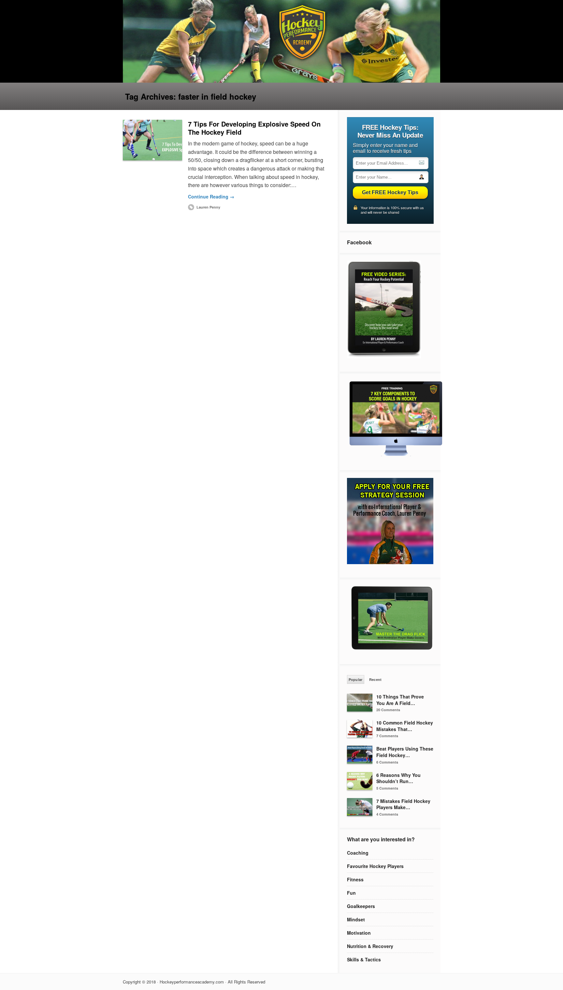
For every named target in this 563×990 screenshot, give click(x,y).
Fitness (355, 879)
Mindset (356, 919)
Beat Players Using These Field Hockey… (404, 751)
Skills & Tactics (364, 959)
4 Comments (387, 814)
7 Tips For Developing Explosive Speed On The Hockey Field (254, 128)
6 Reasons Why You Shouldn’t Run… (398, 778)
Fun (351, 892)
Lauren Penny (208, 207)
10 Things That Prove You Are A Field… (400, 699)
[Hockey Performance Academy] (281, 80)
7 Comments (387, 735)
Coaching (357, 852)
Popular (356, 679)
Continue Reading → (211, 196)
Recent (375, 679)
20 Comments (388, 709)
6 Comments (387, 762)
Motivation (359, 932)
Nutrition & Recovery (370, 946)
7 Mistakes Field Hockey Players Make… (403, 804)
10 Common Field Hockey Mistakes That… (404, 725)
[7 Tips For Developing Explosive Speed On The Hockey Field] (152, 140)
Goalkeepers (361, 906)
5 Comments (387, 788)
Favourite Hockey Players (375, 866)
